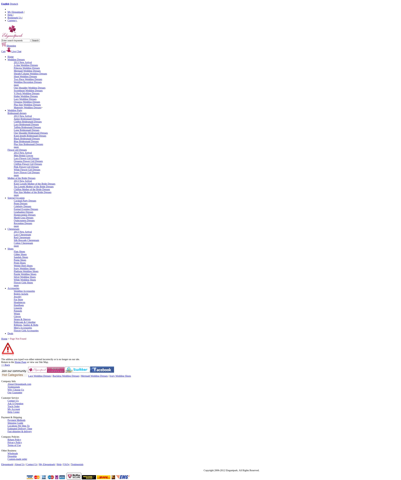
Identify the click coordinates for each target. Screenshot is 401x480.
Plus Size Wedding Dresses (27, 104)
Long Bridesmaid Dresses (26, 130)
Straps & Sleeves (22, 319)
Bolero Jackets (21, 294)
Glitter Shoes (20, 254)
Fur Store (18, 299)
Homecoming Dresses (25, 214)
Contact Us (13, 400)
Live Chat (16, 51)
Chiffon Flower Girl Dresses (28, 164)
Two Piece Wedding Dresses (28, 79)
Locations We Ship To (19, 425)
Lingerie (18, 308)
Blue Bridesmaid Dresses (26, 141)
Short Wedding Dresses (25, 76)
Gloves (17, 316)
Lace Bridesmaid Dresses (26, 124)
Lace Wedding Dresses (25, 99)
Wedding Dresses (16, 59)
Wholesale (13, 453)
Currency (12, 20)
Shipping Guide (15, 423)
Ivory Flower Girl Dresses (27, 172)
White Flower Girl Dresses (27, 169)
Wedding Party (15, 110)
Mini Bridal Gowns (23, 155)
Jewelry (17, 296)
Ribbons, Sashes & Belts (26, 325)
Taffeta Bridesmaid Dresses (27, 127)
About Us (19, 464)
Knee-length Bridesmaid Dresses (30, 135)
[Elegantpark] (12, 38)
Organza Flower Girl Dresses (28, 161)
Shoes (10, 248)
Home (11, 56)
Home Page (20, 362)
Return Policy (14, 439)
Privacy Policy (15, 442)
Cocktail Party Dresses (25, 200)
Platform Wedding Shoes (26, 271)
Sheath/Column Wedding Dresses (30, 73)
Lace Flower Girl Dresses (26, 158)
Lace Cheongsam (22, 234)
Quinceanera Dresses (24, 220)
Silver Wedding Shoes (25, 277)
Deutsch (14, 4)
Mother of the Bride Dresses (21, 178)
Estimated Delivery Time (20, 428)
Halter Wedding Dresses (26, 96)
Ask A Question (15, 403)
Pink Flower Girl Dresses (26, 166)
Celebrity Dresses (22, 206)
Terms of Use (14, 445)
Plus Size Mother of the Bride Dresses (32, 192)
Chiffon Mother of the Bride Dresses (32, 189)
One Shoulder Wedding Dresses (29, 87)
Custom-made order (17, 459)
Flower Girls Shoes (23, 282)
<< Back (5, 365)
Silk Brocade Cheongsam (26, 240)
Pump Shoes (20, 260)
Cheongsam (13, 229)
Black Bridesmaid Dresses (27, 138)
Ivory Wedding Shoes (24, 268)
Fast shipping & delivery (20, 431)
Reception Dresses (23, 223)
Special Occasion (16, 198)
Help (10, 14)
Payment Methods (16, 420)
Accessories (13, 288)
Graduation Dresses (23, 212)
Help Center (14, 412)
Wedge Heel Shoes (23, 265)
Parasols (18, 310)
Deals (10, 333)
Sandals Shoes (21, 257)
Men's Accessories (23, 327)
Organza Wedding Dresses (27, 102)
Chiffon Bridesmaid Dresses (28, 121)
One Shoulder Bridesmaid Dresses (31, 133)
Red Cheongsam (22, 237)
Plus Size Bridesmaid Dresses (28, 144)
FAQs (66, 464)
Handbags (19, 305)
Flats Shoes (19, 251)
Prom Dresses (20, 203)
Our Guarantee (15, 392)
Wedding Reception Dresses (28, 82)
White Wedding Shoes (25, 279)
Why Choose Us (16, 389)
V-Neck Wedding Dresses (26, 93)
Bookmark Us (15, 17)
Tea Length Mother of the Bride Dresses (34, 186)
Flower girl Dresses (17, 150)
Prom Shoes (20, 262)
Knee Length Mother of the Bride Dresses (34, 183)
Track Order (14, 406)
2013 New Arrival (23, 62)
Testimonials (14, 387)
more (16, 85)
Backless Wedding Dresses (66, 376)
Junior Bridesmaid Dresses (27, 118)
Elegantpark (7, 464)
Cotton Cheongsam (23, 243)
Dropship (12, 456)
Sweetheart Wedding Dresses (28, 90)
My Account (14, 409)
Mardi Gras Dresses (23, 217)
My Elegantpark (15, 12)
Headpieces (19, 302)
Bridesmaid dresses (17, 113)
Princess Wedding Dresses (27, 68)
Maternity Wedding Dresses (27, 107)
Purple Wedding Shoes (25, 274)
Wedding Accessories (24, 291)
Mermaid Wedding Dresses (27, 70)
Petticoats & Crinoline (25, 322)
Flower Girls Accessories (26, 330)
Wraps (17, 313)
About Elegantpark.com (19, 384)
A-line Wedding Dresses (26, 65)
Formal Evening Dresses (26, 209)
